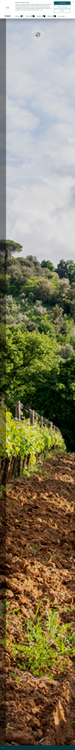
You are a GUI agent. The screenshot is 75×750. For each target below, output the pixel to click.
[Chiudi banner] (73, 1)
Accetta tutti (62, 3)
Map (3, 372)
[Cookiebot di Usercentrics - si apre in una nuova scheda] (7, 16)
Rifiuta (62, 10)
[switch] (33, 16)
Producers (3, 377)
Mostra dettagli (61, 16)
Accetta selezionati (62, 6)
